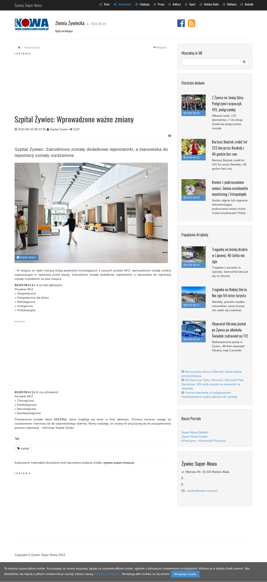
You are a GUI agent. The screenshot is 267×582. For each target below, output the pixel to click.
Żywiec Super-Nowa (28, 4)
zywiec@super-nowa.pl (202, 490)
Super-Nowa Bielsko (194, 432)
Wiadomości (123, 4)
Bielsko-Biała (210, 4)
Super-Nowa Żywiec (194, 436)
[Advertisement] (93, 81)
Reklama (230, 4)
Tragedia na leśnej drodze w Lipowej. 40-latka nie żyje (230, 255)
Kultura (176, 4)
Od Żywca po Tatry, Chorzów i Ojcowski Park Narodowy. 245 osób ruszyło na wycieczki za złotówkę (212, 384)
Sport (191, 4)
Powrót (161, 47)
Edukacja (143, 4)
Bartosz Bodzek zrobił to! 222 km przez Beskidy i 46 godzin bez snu (229, 148)
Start (106, 4)
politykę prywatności (107, 574)
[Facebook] (181, 25)
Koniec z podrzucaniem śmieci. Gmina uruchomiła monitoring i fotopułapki (230, 188)
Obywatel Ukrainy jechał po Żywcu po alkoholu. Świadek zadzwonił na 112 (230, 330)
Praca (160, 4)
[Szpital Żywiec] (91, 213)
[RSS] (191, 25)
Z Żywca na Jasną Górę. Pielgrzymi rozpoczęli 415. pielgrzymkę (228, 103)
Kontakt (248, 4)
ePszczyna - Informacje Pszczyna (203, 440)
